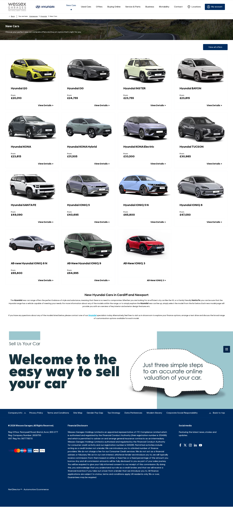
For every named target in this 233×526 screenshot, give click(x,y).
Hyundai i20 (19, 88)
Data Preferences (133, 413)
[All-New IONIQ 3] (144, 244)
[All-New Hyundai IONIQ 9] (88, 244)
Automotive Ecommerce (36, 490)
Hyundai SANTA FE (23, 205)
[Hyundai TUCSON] (200, 128)
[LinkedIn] (195, 445)
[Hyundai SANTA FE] (32, 186)
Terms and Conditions (58, 413)
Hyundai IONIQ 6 (191, 205)
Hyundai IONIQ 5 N (136, 205)
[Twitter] (185, 445)
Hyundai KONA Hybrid (82, 146)
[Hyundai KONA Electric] (144, 128)
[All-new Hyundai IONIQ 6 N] (32, 244)
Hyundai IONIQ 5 (78, 205)
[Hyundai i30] (88, 69)
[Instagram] (190, 445)
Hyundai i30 (75, 88)
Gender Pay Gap (95, 413)
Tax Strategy (113, 413)
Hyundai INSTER (134, 88)
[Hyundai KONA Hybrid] (88, 128)
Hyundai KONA (21, 146)
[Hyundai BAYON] (200, 69)
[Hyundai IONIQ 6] (200, 186)
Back (13, 16)
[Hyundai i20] (32, 69)
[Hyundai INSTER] (144, 69)
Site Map (77, 413)
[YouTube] (200, 445)
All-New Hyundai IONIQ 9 (84, 263)
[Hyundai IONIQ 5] (88, 186)
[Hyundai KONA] (32, 128)
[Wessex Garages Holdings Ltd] (17, 7)
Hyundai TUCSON (192, 146)
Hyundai (43, 16)
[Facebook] (180, 445)
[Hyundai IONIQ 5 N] (144, 186)
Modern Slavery (154, 413)
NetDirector (14, 490)
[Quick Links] (226, 349)
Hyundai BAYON (190, 88)
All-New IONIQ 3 (134, 263)
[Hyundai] (44, 7)
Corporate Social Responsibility (182, 413)
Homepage (33, 16)
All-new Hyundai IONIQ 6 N (29, 263)
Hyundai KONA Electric (138, 146)
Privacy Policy (36, 413)
